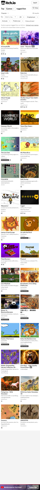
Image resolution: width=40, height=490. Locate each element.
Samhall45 (4, 340)
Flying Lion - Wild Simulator (7, 393)
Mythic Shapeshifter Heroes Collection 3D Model (8, 367)
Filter (36, 8)
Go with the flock (26, 232)
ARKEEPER (24, 420)
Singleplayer (31, 17)
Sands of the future (7, 339)
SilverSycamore (24, 209)
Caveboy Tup (24, 76)
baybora (3, 209)
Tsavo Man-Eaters (26, 126)
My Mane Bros (25, 152)
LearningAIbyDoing (25, 342)
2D (20, 17)
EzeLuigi (3, 262)
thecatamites (4, 99)
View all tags (30, 21)
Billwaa (22, 314)
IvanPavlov (23, 234)
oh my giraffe (5, 46)
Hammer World (6, 126)
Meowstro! (4, 206)
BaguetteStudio (5, 424)
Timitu (3, 75)
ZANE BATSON (5, 183)
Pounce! (23, 259)
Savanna (4, 420)
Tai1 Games (4, 316)
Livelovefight (24, 369)
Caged (22, 206)
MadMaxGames (24, 397)
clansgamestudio (5, 397)
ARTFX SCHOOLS (25, 183)
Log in (35, 2)
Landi (22, 103)
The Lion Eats (5, 152)
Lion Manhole (5, 283)
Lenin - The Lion (25, 46)
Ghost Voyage (5, 98)
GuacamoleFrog (25, 156)
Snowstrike (23, 287)
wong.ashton (24, 128)
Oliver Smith (4, 287)
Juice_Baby (4, 130)
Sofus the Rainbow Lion (28, 339)
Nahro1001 (23, 262)
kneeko (3, 50)
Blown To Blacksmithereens (7, 311)
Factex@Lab (4, 371)
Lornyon (22, 50)
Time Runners (5, 259)
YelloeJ (3, 156)
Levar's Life (4, 73)
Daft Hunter (24, 179)
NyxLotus (3, 236)
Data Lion (23, 73)
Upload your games (32, 25)
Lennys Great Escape (8, 232)
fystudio (22, 424)
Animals (4, 21)
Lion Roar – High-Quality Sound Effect (28, 366)
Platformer (16, 21)
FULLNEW (4, 179)
